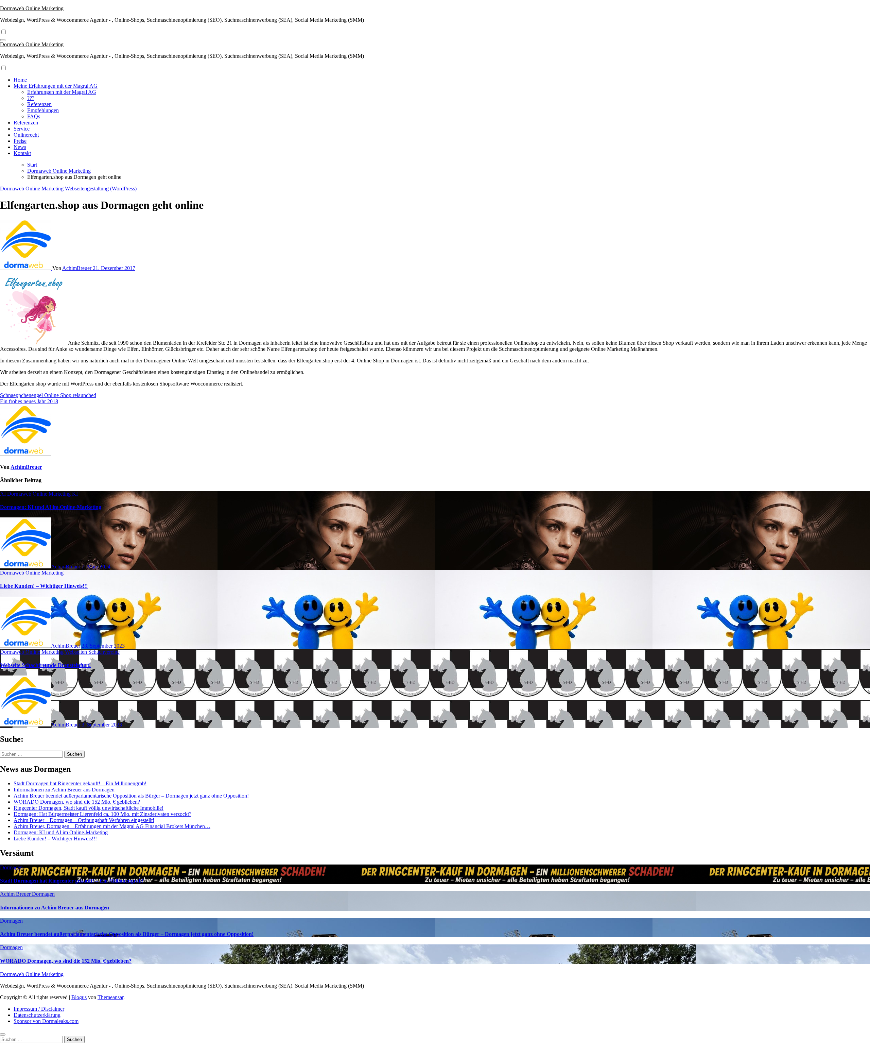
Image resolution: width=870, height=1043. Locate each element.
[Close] (2, 1034)
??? (30, 98)
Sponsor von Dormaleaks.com (46, 1021)
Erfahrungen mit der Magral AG (61, 92)
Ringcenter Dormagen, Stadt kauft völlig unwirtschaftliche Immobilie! (88, 808)
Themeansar (110, 997)
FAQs (33, 116)
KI (75, 494)
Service (22, 129)
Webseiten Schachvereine (92, 652)
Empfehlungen (43, 110)
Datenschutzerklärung (37, 1015)
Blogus (79, 997)
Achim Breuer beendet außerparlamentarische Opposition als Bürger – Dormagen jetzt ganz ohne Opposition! (131, 796)
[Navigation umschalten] (2, 40)
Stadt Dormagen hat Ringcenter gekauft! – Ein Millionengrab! (80, 783)
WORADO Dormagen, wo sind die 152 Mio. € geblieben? (77, 802)
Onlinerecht (26, 135)
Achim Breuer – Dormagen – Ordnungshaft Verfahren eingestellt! (84, 820)
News (20, 147)
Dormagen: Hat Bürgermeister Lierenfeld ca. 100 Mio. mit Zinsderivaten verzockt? (102, 814)
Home (20, 80)
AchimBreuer (77, 268)
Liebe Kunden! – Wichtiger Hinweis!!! (44, 586)
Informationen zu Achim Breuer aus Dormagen (64, 789)
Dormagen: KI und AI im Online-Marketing (50, 507)
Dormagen (11, 867)
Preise (20, 141)
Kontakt (22, 153)
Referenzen (39, 104)
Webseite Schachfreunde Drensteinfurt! (45, 665)
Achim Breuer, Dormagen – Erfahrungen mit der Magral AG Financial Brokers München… (112, 826)
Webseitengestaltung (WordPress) (101, 188)
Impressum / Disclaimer (39, 1009)
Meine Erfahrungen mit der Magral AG (56, 86)
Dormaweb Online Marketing (32, 8)
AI (3, 494)
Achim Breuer (16, 894)
